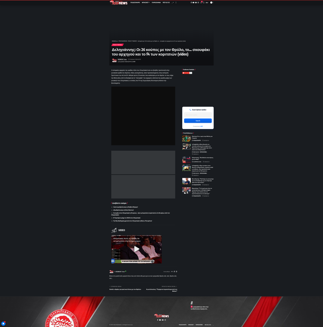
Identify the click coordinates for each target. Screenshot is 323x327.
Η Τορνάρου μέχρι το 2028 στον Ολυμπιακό (126, 218)
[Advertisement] (143, 162)
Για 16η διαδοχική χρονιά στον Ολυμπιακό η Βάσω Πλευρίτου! (132, 221)
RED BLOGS (196, 152)
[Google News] (196, 2)
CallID (201, 126)
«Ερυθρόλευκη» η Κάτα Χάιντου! (123, 210)
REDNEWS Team (122, 59)
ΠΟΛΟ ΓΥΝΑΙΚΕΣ (117, 44)
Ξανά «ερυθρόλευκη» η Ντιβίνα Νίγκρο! (125, 207)
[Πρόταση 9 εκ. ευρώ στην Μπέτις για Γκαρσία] (186, 138)
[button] (176, 2)
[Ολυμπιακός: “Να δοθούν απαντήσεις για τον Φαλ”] (186, 160)
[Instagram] (198, 2)
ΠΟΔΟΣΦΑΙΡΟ (197, 140)
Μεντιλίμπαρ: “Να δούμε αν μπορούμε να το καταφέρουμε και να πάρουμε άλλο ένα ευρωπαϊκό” (203, 180)
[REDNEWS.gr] (118, 2)
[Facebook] (191, 2)
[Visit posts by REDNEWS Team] (114, 60)
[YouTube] (193, 2)
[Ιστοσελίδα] (172, 271)
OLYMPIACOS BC (197, 161)
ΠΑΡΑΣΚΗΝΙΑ (203, 152)
